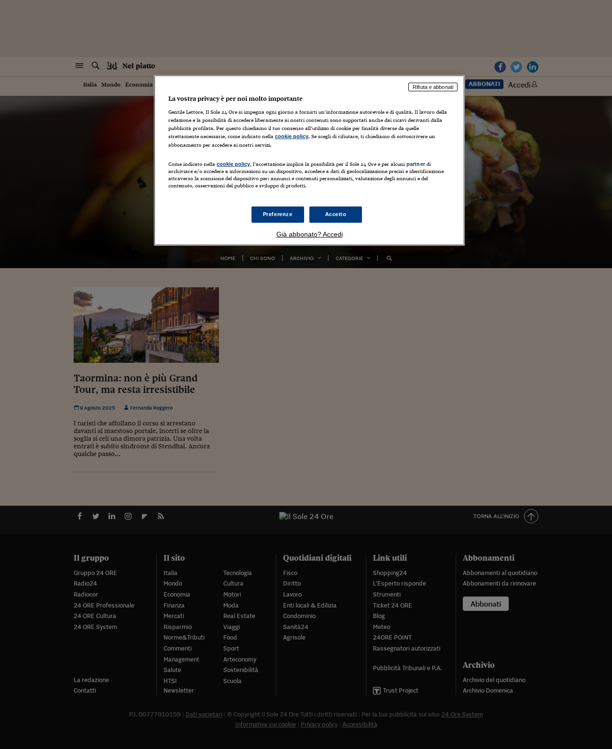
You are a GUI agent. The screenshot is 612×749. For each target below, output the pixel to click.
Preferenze (278, 214)
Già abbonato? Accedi (309, 234)
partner (415, 164)
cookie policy (291, 136)
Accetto (336, 214)
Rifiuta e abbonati (433, 87)
